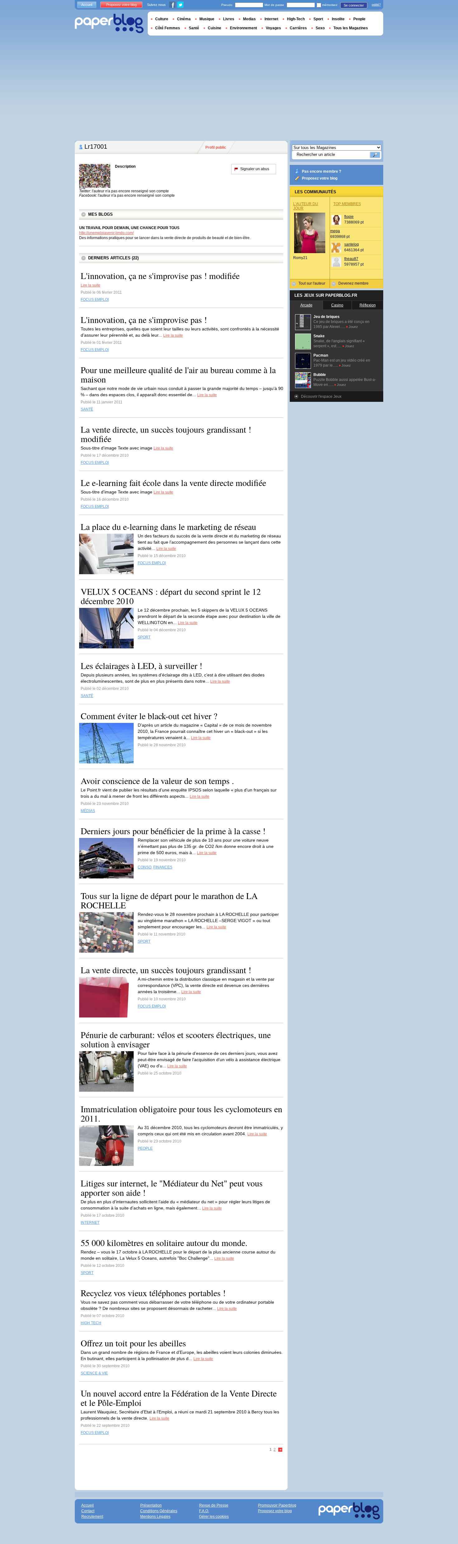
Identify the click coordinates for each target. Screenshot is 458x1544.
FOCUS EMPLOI (95, 299)
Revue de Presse (213, 1505)
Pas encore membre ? (321, 171)
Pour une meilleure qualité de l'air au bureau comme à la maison (178, 374)
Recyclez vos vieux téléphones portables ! (153, 1293)
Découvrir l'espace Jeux (321, 396)
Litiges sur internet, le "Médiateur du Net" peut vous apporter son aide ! (172, 1187)
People (359, 19)
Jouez (353, 327)
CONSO (144, 867)
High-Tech (296, 19)
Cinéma (184, 19)
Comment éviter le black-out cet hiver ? (149, 716)
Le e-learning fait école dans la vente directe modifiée (173, 482)
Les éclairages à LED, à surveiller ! (141, 665)
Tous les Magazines (350, 28)
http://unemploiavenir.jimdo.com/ (106, 233)
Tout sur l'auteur (311, 283)
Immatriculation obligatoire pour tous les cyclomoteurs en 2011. (181, 1113)
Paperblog (109, 23)
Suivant (280, 1450)
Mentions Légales (155, 1516)
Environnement (243, 28)
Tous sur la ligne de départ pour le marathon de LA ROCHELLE (169, 900)
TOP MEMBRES (347, 204)
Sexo (320, 28)
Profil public (215, 147)
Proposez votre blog (319, 178)
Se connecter (354, 5)
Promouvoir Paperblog (277, 1505)
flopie (349, 216)
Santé (194, 28)
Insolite (338, 19)
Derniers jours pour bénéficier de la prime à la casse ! (173, 831)
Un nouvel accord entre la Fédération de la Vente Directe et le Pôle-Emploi (179, 1397)
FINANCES (162, 867)
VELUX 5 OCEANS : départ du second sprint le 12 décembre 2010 (171, 596)
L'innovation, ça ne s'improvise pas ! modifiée (160, 275)
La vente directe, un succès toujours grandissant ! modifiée (166, 434)
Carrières (298, 28)
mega (335, 231)
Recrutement (92, 1516)
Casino (337, 305)
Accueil (86, 5)
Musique (206, 19)
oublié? (376, 4)
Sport (318, 19)
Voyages (273, 28)
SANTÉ (87, 409)
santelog (351, 244)
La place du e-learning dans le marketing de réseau (168, 526)
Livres (228, 19)
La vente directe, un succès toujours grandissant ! (166, 970)
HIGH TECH (91, 1323)
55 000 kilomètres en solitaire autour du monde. (164, 1242)
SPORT (144, 637)
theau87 (351, 259)
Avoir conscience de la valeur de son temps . (157, 780)
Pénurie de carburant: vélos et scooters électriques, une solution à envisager (176, 1039)
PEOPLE (145, 1148)
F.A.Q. (204, 1511)
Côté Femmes (167, 28)
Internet (271, 19)
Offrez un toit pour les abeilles (133, 1343)
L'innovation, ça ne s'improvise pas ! (144, 319)
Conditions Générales (158, 1511)
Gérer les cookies (214, 1516)
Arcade (306, 305)
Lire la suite (90, 285)
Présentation (151, 1505)
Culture (161, 19)
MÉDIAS (88, 811)
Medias (249, 19)
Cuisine (214, 28)
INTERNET (90, 1222)
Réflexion (368, 305)
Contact (87, 1511)
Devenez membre (353, 283)
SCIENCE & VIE (94, 1373)
